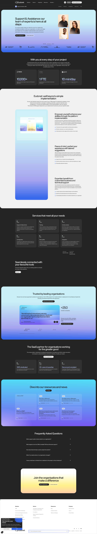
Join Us (70, 510)
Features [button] (65, 6)
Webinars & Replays (54, 512)
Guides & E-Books (54, 510)
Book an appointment (76, 2)
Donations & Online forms (19, 517)
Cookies (81, 530)
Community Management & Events (21, 512)
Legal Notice (73, 530)
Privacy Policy (69, 530)
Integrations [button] (71, 6)
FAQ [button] (81, 6)
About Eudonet (71, 508)
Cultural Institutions (36, 517)
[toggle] (70, 444)
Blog (51, 508)
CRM (16, 508)
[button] (2, 532)
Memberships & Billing (19, 515)
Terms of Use (77, 530)
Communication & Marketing (20, 510)
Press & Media (71, 512)
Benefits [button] (60, 6)
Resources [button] (76, 6)
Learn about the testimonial (66, 323)
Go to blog (48, 390)
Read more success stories (48, 301)
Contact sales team (30, 35)
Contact (68, 2)
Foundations (35, 512)
